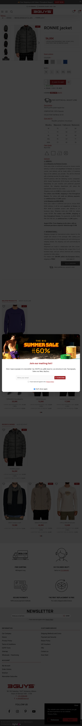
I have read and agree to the (42, 381)
